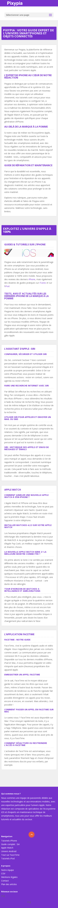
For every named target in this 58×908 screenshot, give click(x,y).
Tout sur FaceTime (10, 854)
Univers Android (8, 851)
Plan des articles (9, 884)
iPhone (32, 279)
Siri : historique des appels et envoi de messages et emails (26, 448)
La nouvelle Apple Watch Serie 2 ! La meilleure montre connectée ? (25, 552)
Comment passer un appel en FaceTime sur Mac (29, 710)
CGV (3, 873)
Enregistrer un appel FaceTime (22, 674)
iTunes (43, 282)
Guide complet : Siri (10, 844)
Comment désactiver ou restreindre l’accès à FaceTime (25, 744)
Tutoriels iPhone (9, 840)
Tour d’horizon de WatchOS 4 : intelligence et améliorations (22, 589)
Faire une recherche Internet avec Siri (26, 385)
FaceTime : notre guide (17, 639)
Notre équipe (7, 870)
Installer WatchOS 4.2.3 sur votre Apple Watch (28, 526)
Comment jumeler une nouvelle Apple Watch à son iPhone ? (26, 496)
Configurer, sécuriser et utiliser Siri (25, 354)
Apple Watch (7, 847)
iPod (7, 286)
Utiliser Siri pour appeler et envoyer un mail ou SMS (27, 418)
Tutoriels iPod (8, 858)
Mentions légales (9, 877)
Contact (5, 880)
